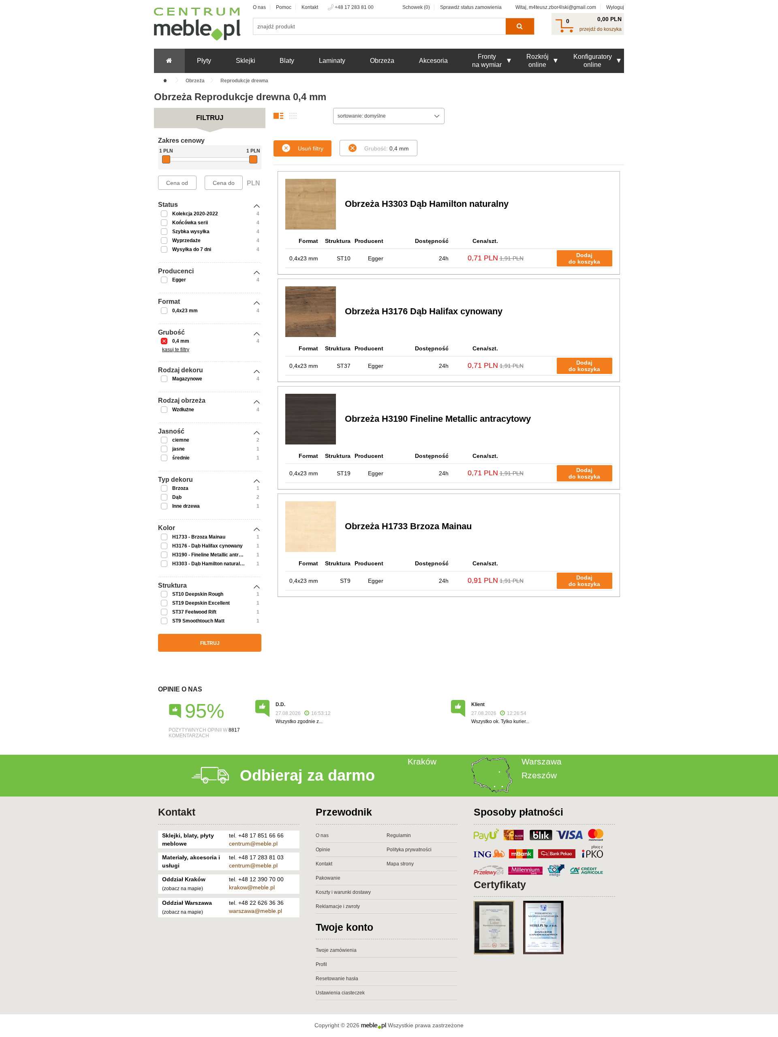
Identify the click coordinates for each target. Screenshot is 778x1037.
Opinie (323, 849)
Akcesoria (433, 60)
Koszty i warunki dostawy (343, 892)
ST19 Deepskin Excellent (201, 603)
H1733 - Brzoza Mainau (198, 537)
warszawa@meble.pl (255, 911)
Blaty (287, 60)
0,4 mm (180, 341)
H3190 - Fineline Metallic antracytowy (215, 555)
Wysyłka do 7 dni (191, 249)
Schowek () (416, 7)
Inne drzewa (186, 506)
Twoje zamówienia (336, 950)
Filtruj (210, 643)
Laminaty (332, 60)
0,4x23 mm (185, 310)
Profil (321, 964)
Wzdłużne (183, 409)
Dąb (177, 497)
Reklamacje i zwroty (338, 906)
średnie (181, 458)
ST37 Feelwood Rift (194, 612)
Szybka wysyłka (190, 231)
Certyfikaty (500, 884)
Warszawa (542, 761)
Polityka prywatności (409, 849)
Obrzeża (382, 60)
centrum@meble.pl (253, 843)
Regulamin (399, 835)
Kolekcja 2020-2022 (195, 214)
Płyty (204, 60)
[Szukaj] (520, 26)
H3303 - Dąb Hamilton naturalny (209, 564)
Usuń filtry (310, 148)
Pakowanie (328, 878)
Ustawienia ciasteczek (340, 993)
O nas (259, 7)
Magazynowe (187, 379)
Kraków (422, 761)
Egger (179, 280)
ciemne (180, 440)
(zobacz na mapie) (182, 888)
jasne (178, 449)
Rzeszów (539, 775)
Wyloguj (615, 7)
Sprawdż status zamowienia (471, 7)
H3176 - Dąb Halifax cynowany (207, 546)
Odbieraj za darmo (307, 775)
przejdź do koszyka (600, 29)
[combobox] (389, 116)
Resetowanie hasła (337, 978)
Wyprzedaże (186, 240)
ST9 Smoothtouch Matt (198, 621)
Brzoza (180, 488)
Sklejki (245, 60)
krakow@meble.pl (252, 887)
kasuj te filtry (175, 349)
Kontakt (309, 7)
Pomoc (283, 7)
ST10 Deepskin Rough (197, 594)
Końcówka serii (190, 222)
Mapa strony (400, 864)
